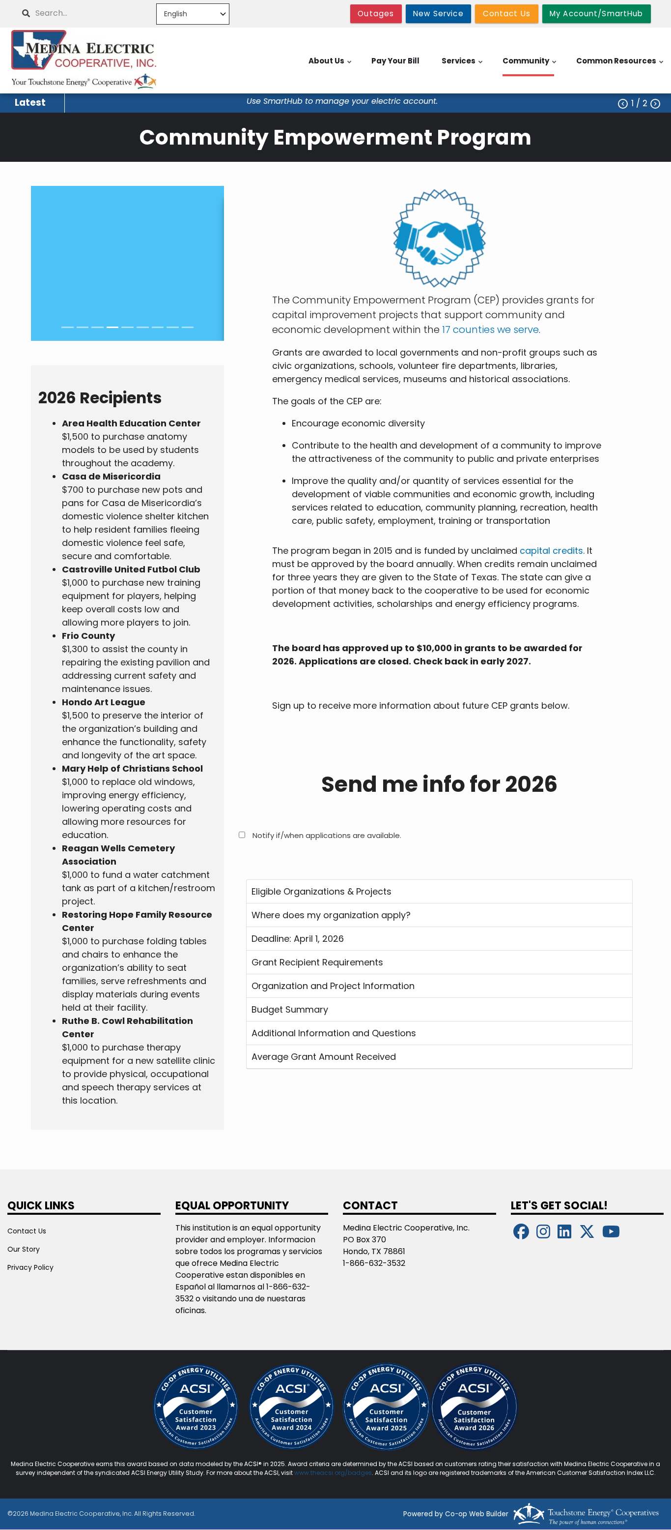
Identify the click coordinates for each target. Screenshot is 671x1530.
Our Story (23, 1249)
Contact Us (26, 1231)
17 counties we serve (490, 329)
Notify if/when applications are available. (326, 835)
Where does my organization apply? (331, 915)
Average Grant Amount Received (324, 1056)
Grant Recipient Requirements (317, 962)
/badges (358, 1473)
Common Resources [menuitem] (620, 66)
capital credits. (552, 550)
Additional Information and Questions (334, 1033)
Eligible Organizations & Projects (321, 891)
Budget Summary (290, 1009)
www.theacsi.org (319, 1473)
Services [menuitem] (463, 66)
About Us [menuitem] (330, 66)
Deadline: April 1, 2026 (298, 938)
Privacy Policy (30, 1267)
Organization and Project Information (333, 986)
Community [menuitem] (530, 66)
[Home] (84, 60)
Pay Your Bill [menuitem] (395, 61)
